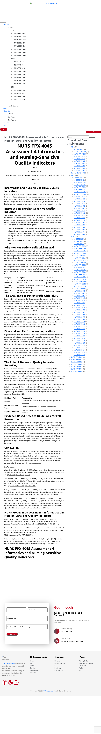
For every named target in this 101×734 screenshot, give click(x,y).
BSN (12, 30)
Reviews (6, 123)
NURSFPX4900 (79, 170)
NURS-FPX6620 (80, 281)
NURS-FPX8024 (80, 192)
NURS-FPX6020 (80, 246)
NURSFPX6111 (79, 322)
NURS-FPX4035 (76, 364)
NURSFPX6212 (79, 326)
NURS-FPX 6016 (20, 77)
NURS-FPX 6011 (20, 74)
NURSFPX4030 (79, 161)
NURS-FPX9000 (80, 194)
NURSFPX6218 (79, 333)
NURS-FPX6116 (80, 260)
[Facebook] (4, 682)
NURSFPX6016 (79, 300)
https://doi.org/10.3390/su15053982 (21, 535)
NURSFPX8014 (79, 201)
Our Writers (12, 120)
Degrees (6, 24)
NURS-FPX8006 (80, 185)
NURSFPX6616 (79, 352)
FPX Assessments (8, 664)
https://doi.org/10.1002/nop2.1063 (18, 475)
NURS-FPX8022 (80, 189)
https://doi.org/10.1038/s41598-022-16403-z (43, 524)
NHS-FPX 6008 (19, 68)
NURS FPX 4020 (20, 40)
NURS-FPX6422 (80, 274)
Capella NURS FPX (78, 173)
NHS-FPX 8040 (19, 99)
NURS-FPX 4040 (20, 46)
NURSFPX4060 (79, 168)
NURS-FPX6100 (80, 253)
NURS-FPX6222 (80, 265)
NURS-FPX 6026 (20, 84)
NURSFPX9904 (79, 232)
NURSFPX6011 (79, 298)
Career (10, 114)
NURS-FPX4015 (76, 359)
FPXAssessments (49, 691)
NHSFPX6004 (79, 241)
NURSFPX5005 (79, 293)
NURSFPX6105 (79, 314)
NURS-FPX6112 (80, 258)
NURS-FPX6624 (80, 286)
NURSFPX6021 (79, 303)
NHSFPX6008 (79, 244)
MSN (13, 59)
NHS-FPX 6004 (19, 65)
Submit (8, 593)
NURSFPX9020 (79, 215)
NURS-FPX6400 (80, 272)
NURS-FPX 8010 (20, 90)
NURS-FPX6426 (80, 279)
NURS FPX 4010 (20, 36)
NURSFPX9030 (79, 218)
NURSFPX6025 (79, 305)
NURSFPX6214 (79, 329)
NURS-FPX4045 (76, 366)
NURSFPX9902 (79, 227)
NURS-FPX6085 (80, 251)
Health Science (13, 106)
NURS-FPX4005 (76, 357)
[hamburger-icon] (3, 22)
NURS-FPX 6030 (20, 71)
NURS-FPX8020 (80, 187)
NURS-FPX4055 (76, 369)
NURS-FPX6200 (80, 263)
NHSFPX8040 (79, 180)
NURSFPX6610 (79, 345)
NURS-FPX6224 (80, 267)
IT (8, 103)
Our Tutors (11, 117)
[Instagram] (10, 682)
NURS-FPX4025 (76, 362)
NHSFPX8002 (79, 178)
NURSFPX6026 (79, 307)
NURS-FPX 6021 (20, 81)
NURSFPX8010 (79, 196)
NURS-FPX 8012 (20, 96)
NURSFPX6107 (79, 317)
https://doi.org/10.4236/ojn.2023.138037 (22, 486)
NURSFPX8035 (79, 206)
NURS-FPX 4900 (20, 55)
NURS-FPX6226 (80, 270)
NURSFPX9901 (79, 225)
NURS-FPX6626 (80, 289)
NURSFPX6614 (79, 350)
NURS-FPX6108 (80, 255)
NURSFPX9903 (79, 229)
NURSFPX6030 (79, 310)
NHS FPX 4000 (19, 33)
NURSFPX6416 (79, 343)
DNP (12, 87)
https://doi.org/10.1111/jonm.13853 (47, 543)
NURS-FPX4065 (76, 371)
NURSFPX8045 (79, 208)
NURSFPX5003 (79, 291)
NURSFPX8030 (79, 203)
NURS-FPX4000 (80, 152)
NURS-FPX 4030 (20, 43)
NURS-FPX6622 (80, 284)
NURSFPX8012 (79, 199)
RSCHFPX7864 (79, 234)
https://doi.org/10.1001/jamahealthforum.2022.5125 (32, 508)
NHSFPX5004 (79, 239)
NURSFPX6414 (79, 340)
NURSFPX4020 (79, 159)
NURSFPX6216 (79, 331)
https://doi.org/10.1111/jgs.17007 (47, 494)
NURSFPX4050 (79, 166)
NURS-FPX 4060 (20, 52)
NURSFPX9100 (79, 222)
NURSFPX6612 (79, 348)
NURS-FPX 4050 (20, 49)
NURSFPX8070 (79, 211)
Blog (4, 125)
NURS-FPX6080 (80, 248)
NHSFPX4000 (79, 149)
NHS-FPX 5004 (19, 62)
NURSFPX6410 (79, 336)
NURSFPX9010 (79, 213)
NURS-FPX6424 (80, 277)
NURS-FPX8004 (80, 182)
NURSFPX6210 (79, 324)
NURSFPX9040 (79, 220)
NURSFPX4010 (79, 156)
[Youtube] (16, 682)
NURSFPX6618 (79, 355)
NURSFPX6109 (79, 319)
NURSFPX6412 (79, 338)
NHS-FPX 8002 (19, 93)
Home (5, 109)
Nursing (10, 27)
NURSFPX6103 (79, 312)
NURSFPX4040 (79, 163)
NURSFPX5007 (79, 296)
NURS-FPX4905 (80, 154)
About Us (6, 111)
